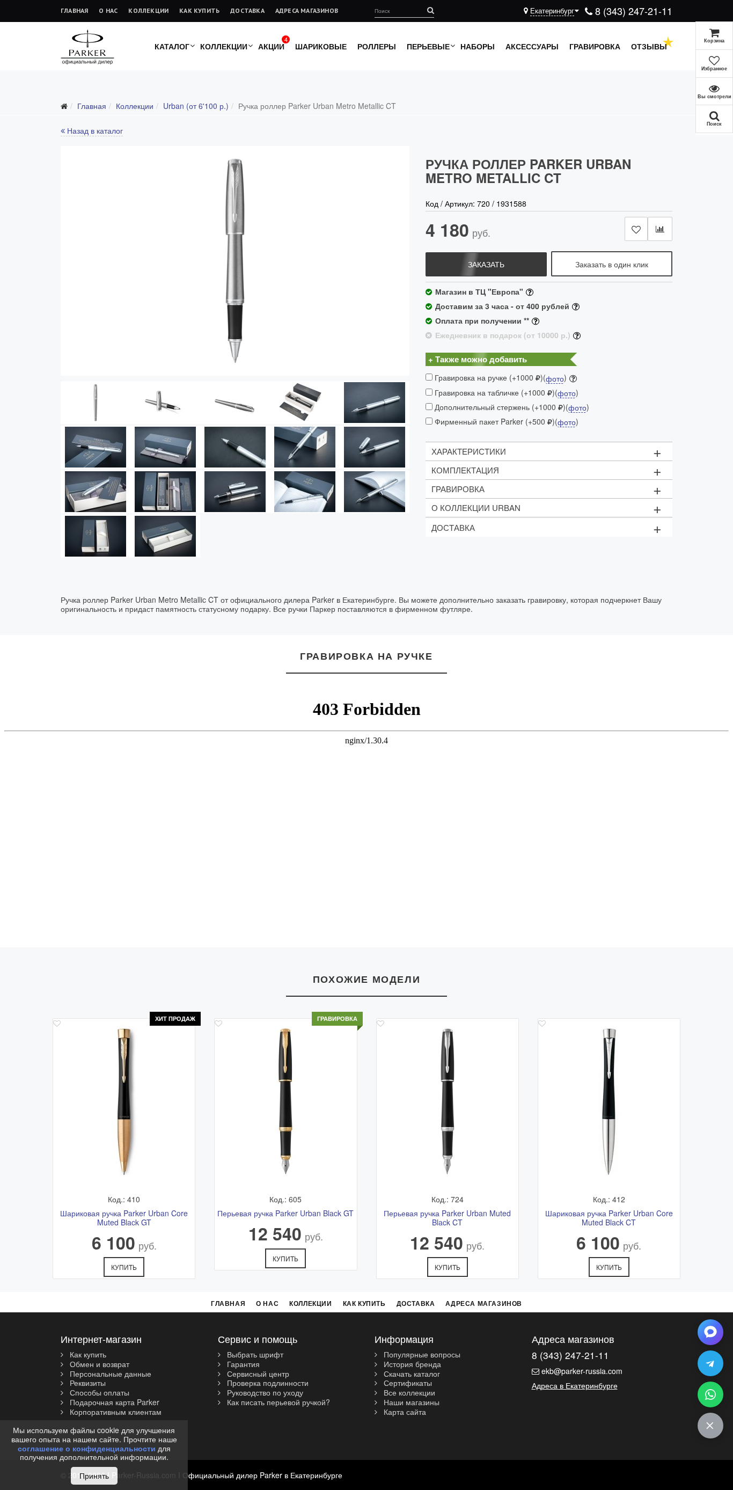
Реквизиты (87, 1383)
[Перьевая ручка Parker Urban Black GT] (285, 1101)
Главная (74, 10)
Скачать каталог (411, 1374)
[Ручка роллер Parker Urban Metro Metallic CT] (235, 261)
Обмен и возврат (98, 1364)
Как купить (199, 10)
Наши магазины (410, 1402)
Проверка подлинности (267, 1383)
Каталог (172, 46)
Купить (124, 1267)
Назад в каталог (94, 130)
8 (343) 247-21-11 (632, 11)
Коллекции (148, 10)
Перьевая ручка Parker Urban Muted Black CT (447, 1218)
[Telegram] (710, 1363)
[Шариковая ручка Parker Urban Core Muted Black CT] (609, 1101)
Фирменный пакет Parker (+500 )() (505, 421)
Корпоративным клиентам (115, 1412)
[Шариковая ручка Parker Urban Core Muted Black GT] (124, 1101)
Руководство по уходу (264, 1393)
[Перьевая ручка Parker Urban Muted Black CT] (447, 1101)
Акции (271, 46)
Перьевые (428, 46)
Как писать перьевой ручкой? (277, 1402)
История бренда (411, 1364)
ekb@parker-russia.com (581, 1370)
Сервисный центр (257, 1374)
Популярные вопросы (421, 1355)
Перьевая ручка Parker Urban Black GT (285, 1213)
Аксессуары (532, 46)
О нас (108, 10)
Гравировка (594, 46)
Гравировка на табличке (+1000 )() (505, 392)
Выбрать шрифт (254, 1355)
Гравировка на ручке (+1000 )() (500, 377)
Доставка (247, 10)
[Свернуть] (710, 1425)
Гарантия (242, 1364)
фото (555, 379)
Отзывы (649, 46)
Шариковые (321, 46)
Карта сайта (404, 1412)
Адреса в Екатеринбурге (575, 1385)
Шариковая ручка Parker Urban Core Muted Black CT (609, 1218)
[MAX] (710, 1332)
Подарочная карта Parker (113, 1402)
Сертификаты (407, 1383)
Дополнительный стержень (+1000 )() (511, 407)
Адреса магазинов (306, 10)
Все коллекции (408, 1393)
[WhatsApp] (710, 1394)
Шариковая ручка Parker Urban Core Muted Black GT (124, 1218)
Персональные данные (109, 1374)
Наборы (477, 46)
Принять (94, 1475)
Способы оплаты (98, 1393)
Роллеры (376, 46)
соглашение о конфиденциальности (87, 1448)
